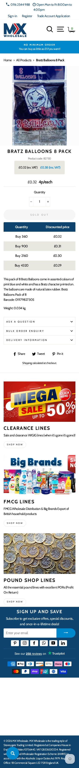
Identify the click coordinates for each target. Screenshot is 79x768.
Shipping (27, 363)
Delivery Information (27, 340)
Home (8, 60)
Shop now (15, 444)
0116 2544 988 (20, 5)
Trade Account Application (53, 16)
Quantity (39, 192)
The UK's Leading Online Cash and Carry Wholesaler (36, 686)
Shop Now (15, 601)
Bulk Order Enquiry (25, 331)
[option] (39, 47)
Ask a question (20, 321)
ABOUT (9, 714)
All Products (23, 60)
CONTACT (11, 727)
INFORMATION (15, 701)
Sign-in (12, 16)
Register (27, 16)
